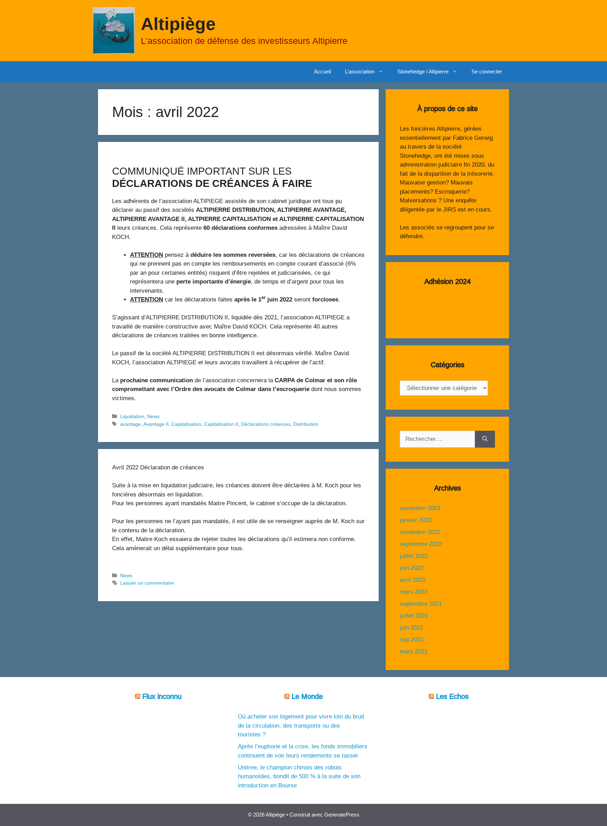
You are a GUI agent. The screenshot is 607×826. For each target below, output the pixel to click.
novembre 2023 (420, 508)
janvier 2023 (416, 520)
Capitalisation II (221, 424)
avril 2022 (412, 580)
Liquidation (132, 416)
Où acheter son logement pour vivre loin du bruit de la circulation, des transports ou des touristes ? (301, 725)
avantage (130, 424)
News (153, 416)
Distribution (305, 424)
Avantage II (156, 424)
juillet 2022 (414, 556)
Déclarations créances (266, 424)
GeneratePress (341, 815)
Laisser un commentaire (147, 583)
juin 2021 (411, 627)
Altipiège (178, 24)
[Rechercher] (485, 439)
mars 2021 (413, 651)
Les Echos (452, 696)
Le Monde (307, 696)
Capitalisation (186, 424)
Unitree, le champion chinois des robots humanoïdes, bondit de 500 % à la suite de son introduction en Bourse (299, 776)
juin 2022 (411, 568)
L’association (359, 71)
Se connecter (486, 71)
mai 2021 (412, 639)
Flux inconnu (162, 696)
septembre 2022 (421, 544)
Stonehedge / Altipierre (423, 71)
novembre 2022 (420, 532)
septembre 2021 (421, 603)
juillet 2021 (414, 615)
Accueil (322, 71)
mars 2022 (413, 591)
